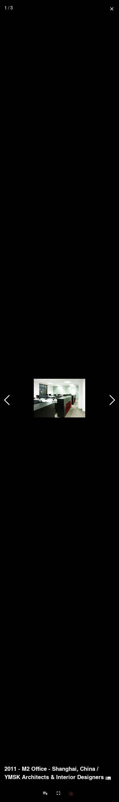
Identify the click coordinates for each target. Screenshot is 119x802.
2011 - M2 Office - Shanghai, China (49, 768)
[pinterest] (71, 793)
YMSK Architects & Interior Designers (54, 777)
